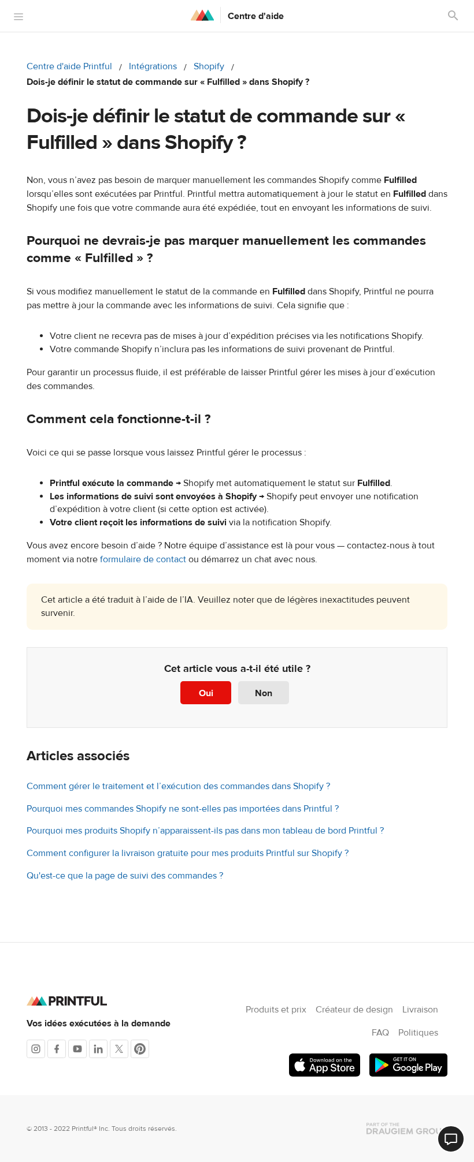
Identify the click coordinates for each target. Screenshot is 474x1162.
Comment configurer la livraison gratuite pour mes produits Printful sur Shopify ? (188, 853)
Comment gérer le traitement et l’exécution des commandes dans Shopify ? (178, 786)
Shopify (209, 66)
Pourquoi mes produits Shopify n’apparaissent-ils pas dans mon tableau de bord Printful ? (205, 830)
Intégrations (153, 66)
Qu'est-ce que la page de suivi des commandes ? (125, 875)
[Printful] (202, 15)
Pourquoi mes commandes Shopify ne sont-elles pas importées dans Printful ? (183, 808)
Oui (206, 693)
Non (263, 693)
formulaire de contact (143, 559)
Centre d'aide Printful (69, 66)
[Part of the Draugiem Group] (406, 1128)
